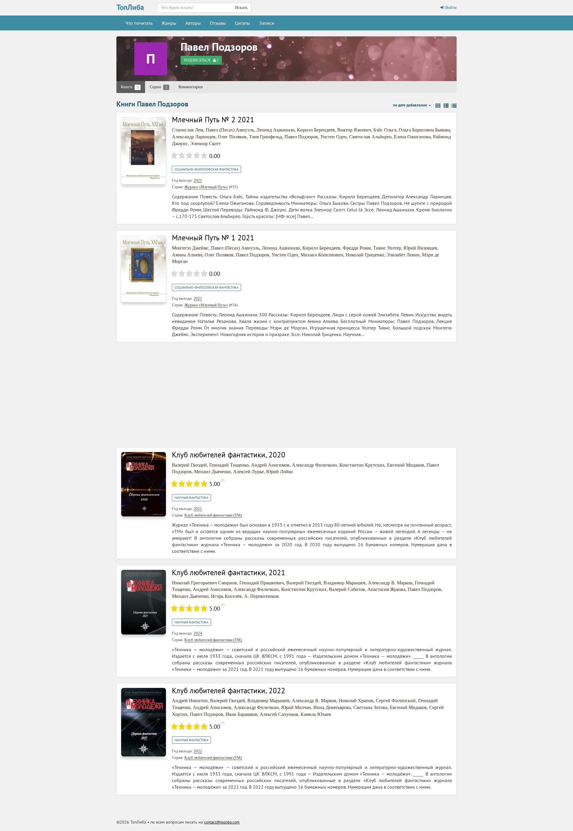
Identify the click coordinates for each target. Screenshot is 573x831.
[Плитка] (437, 105)
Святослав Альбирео (370, 136)
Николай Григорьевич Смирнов (204, 582)
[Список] (446, 105)
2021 (198, 180)
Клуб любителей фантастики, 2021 (228, 572)
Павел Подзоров (219, 47)
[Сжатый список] (454, 105)
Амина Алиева (187, 254)
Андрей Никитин (190, 700)
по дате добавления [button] (410, 105)
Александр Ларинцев (193, 136)
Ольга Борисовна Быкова (424, 129)
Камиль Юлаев (316, 714)
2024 (198, 633)
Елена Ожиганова (412, 136)
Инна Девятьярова (332, 707)
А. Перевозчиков (261, 596)
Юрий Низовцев (420, 247)
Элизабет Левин (403, 254)
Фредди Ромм (357, 247)
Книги (129, 87)
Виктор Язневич (354, 129)
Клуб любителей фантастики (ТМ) (213, 515)
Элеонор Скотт (205, 143)
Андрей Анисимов (270, 465)
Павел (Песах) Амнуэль (230, 129)
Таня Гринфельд (265, 136)
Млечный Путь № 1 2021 (213, 237)
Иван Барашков (241, 714)
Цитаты (242, 23)
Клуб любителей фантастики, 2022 (228, 690)
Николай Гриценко (365, 254)
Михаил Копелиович (322, 254)
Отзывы (218, 23)
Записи (266, 23)
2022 (198, 751)
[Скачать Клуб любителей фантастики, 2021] (143, 601)
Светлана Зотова (370, 707)
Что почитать (139, 23)
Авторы (193, 23)
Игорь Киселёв (226, 596)
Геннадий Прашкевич (261, 582)
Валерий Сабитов (347, 589)
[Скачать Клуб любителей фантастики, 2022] (143, 721)
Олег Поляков (232, 136)
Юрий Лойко (279, 471)
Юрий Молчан (296, 707)
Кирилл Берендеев (316, 129)
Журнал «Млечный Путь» (206, 187)
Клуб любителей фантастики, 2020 (228, 454)
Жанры (168, 23)
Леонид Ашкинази (275, 129)
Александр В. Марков (390, 582)
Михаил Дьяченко (212, 471)
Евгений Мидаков (405, 465)
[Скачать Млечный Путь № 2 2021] (143, 150)
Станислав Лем (187, 129)
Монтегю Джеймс (190, 247)
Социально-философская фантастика (206, 169)
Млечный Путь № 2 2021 (213, 119)
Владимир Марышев (345, 582)
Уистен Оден (333, 136)
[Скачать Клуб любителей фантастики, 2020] (143, 484)
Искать (241, 7)
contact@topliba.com (222, 822)
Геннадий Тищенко (229, 465)
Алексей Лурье (248, 471)
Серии (158, 87)
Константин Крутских (362, 465)
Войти (450, 7)
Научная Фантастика (191, 498)
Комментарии (190, 87)
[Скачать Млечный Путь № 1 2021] (143, 268)
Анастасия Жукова (386, 589)
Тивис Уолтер (387, 247)
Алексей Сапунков (279, 714)
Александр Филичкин (314, 465)
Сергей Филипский (396, 700)
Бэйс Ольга (384, 129)
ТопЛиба (130, 7)
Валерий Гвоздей (189, 465)
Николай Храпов (356, 700)
